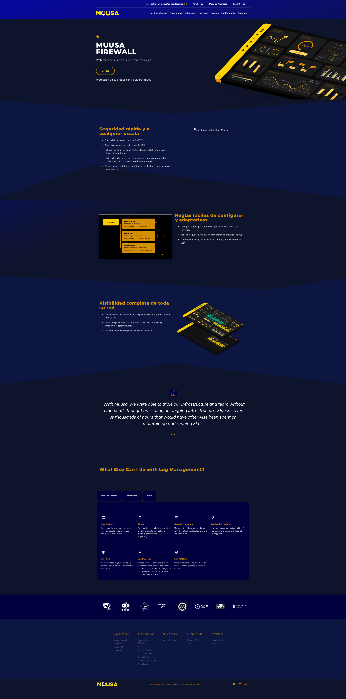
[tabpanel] (173, 410)
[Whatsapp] (245, 684)
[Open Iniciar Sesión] (247, 3)
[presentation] (171, 434)
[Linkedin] (234, 684)
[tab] (109, 496)
